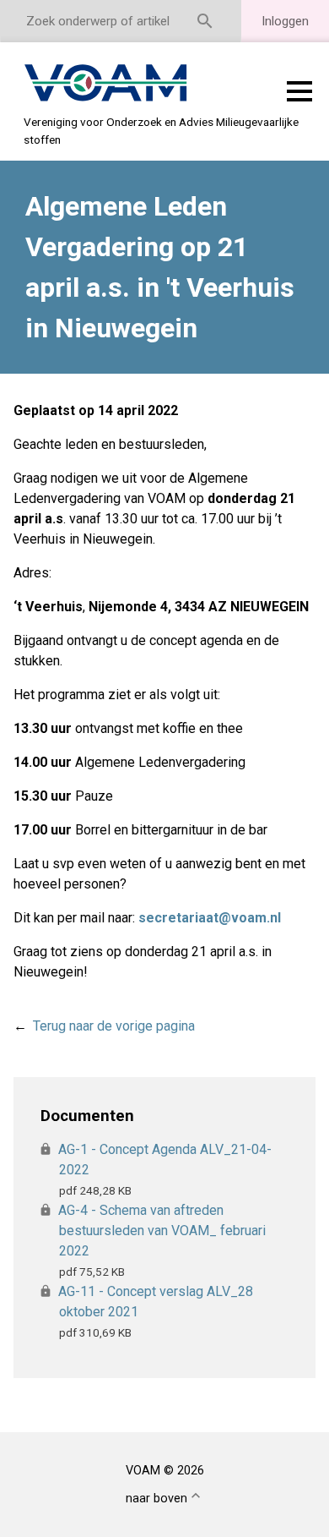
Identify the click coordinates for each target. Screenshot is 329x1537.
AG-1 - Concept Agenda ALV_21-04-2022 (165, 1159)
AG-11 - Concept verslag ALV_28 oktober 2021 (156, 1301)
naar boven (156, 1498)
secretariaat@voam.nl (209, 918)
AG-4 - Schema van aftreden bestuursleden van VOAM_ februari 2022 (162, 1230)
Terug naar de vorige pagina (114, 1026)
